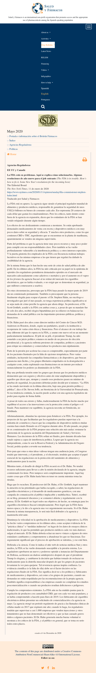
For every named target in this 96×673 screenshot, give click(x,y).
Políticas (13, 148)
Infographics (46, 76)
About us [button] (45, 32)
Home (13, 154)
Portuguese (45, 99)
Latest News (46, 51)
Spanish (45, 88)
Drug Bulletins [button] (47, 45)
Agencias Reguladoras (20, 144)
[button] (43, 106)
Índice (12, 140)
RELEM (44, 57)
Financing (45, 63)
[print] (84, 160)
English (44, 93)
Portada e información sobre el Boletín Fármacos (33, 136)
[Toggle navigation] (89, 26)
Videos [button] (44, 70)
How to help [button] (46, 82)
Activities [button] (45, 38)
